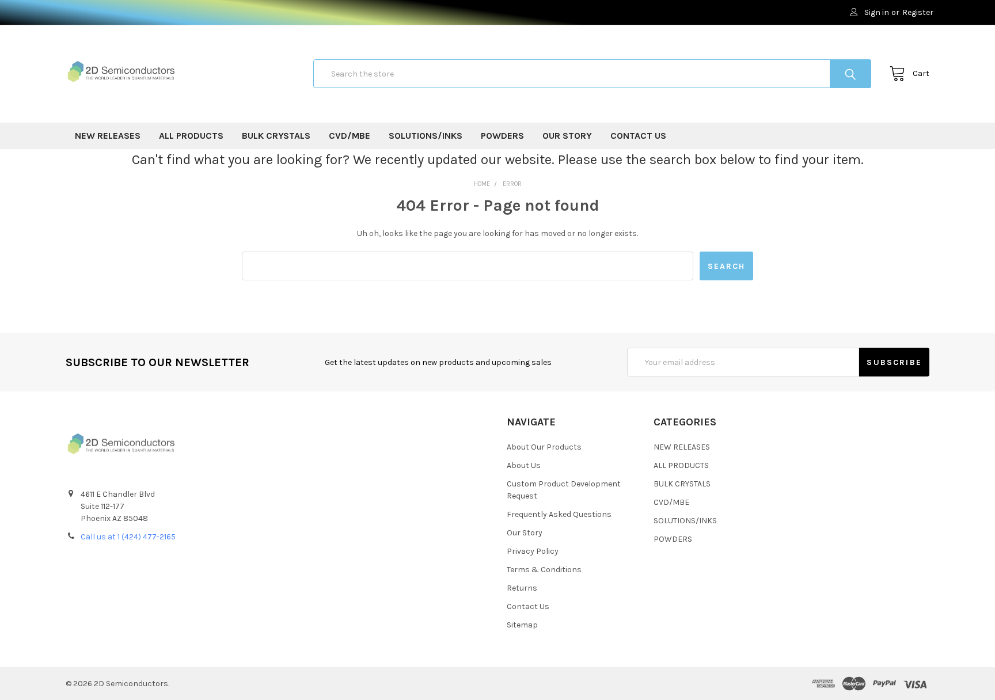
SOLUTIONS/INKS (425, 135)
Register (917, 12)
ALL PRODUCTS (191, 135)
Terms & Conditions (544, 570)
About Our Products (544, 447)
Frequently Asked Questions (559, 514)
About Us (524, 465)
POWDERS (502, 135)
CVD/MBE (349, 135)
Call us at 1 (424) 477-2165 (128, 537)
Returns (522, 588)
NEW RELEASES (107, 135)
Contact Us (638, 135)
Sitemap (522, 625)
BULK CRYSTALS (276, 135)
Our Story (567, 135)
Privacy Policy (533, 551)
